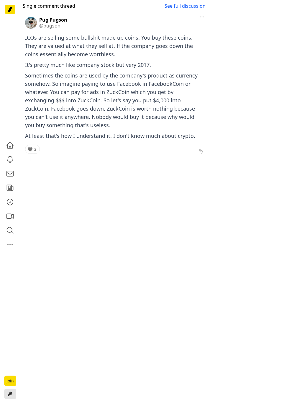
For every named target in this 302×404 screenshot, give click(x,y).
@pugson (49, 25)
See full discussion (185, 6)
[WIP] (10, 9)
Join (10, 381)
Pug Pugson (53, 20)
